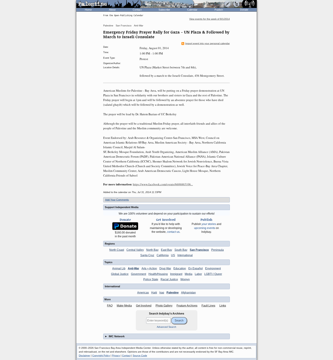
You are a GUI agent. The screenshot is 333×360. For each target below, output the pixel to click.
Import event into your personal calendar (207, 43)
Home (88, 9)
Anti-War (138, 25)
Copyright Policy (101, 355)
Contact (137, 9)
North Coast (116, 249)
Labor (198, 274)
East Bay (166, 249)
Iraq (161, 292)
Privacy (116, 355)
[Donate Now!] (125, 226)
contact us (173, 231)
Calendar (192, 9)
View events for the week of (209, 19)
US (173, 255)
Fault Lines (208, 305)
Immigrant (176, 274)
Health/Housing (158, 274)
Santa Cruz (147, 255)
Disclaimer (84, 355)
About (112, 9)
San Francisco (123, 25)
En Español (195, 268)
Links (222, 305)
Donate (244, 9)
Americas (143, 292)
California (163, 255)
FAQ (110, 305)
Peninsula (217, 249)
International (185, 255)
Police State (150, 279)
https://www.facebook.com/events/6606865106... (163, 184)
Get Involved (143, 305)
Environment (213, 268)
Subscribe (164, 9)
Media (188, 274)
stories (209, 224)
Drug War (165, 268)
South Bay (180, 249)
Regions (110, 243)
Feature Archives (187, 305)
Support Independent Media (121, 207)
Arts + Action (149, 268)
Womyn (185, 279)
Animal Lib (118, 268)
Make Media (124, 305)
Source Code (140, 355)
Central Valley (135, 249)
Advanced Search (166, 327)
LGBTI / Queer (213, 274)
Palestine (108, 25)
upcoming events (204, 228)
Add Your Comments (117, 199)
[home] (108, 4)
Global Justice (120, 274)
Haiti (154, 292)
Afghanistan (188, 292)
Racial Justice (169, 279)
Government (138, 274)
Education (179, 268)
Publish (219, 9)
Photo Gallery (164, 305)
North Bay (152, 249)
